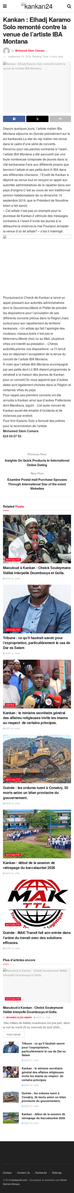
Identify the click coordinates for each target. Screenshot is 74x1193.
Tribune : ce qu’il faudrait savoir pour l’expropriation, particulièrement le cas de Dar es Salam (36, 642)
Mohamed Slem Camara (29, 50)
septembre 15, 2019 (19, 56)
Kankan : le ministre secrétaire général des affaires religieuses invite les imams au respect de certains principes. (35, 717)
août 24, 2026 (12, 728)
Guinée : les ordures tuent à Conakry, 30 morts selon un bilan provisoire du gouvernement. (35, 792)
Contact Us (23, 1172)
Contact (7, 1172)
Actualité (13, 559)
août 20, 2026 (12, 873)
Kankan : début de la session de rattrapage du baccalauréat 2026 (29, 865)
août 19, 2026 (12, 948)
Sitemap (57, 1172)
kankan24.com (19, 1180)
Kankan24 (41, 1172)
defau (10, 704)
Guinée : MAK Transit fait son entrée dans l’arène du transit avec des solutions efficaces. (36, 937)
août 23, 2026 (12, 803)
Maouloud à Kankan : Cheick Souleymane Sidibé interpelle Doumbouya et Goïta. (37, 570)
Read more (14, 1034)
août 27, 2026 (12, 578)
